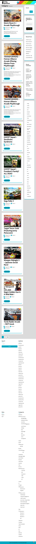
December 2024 (21, 357)
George (13, 27)
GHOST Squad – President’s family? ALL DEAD (11, 171)
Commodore (20, 450)
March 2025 (20, 352)
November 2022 (21, 399)
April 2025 (20, 350)
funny (28, 122)
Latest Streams (23, 426)
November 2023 (21, 378)
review (28, 177)
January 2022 (20, 406)
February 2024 (21, 373)
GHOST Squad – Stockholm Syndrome (10, 139)
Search (27, 7)
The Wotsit (20, 522)
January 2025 (20, 355)
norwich (28, 156)
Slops (19, 509)
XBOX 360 (20, 532)
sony (28, 183)
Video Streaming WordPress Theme (14, 542)
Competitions (21, 454)
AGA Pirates (20, 414)
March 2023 (20, 392)
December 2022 (21, 398)
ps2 (27, 169)
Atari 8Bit (21, 446)
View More (7, 36)
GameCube (23, 470)
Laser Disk (20, 463)
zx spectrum (29, 196)
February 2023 (21, 394)
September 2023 (21, 382)
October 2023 (21, 380)
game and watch (28, 129)
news (28, 150)
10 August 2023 (7, 203)
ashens (28, 107)
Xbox (19, 531)
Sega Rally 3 (9, 201)
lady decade (29, 144)
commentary (29, 116)
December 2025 (21, 345)
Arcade (20, 442)
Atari (19, 444)
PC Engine (20, 485)
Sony (19, 511)
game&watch (29, 126)
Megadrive (21, 490)
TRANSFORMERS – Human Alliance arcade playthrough (12, 101)
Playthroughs (23, 431)
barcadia (28, 111)
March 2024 (20, 371)
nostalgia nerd (29, 158)
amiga (28, 103)
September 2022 (21, 403)
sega (28, 181)
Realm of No (22, 505)
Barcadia (20, 448)
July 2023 (20, 385)
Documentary (23, 416)
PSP (20, 518)
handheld (28, 140)
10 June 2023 (7, 326)
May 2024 (20, 368)
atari (27, 109)
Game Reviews (23, 423)
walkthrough (29, 192)
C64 (23, 452)
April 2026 (20, 343)
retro (28, 175)
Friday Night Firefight (22, 456)
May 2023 (20, 389)
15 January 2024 (7, 27)
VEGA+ (20, 527)
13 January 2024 (7, 106)
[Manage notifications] (34, 542)
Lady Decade (21, 461)
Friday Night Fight (23, 418)
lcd (27, 146)
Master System (22, 488)
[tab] (18, 2)
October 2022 (21, 401)
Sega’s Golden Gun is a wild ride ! (12, 293)
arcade (28, 105)
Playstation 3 (22, 514)
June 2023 (20, 387)
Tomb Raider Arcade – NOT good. (12, 323)
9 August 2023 (7, 267)
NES (22, 472)
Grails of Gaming (22, 498)
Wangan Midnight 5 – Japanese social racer (12, 262)
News (22, 429)
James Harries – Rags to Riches (25, 500)
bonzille (27, 69)
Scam (28, 179)
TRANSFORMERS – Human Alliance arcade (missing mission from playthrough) (12, 61)
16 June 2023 (7, 296)
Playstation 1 (22, 511)
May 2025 (20, 348)
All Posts (20, 416)
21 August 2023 (7, 144)
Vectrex (20, 525)
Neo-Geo (20, 466)
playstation (29, 165)
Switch (22, 477)
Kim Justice (20, 459)
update (28, 190)
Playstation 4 (22, 516)
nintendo (28, 152)
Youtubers (20, 534)
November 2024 (21, 359)
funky (28, 118)
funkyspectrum (29, 120)
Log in (2, 416)
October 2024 (21, 361)
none (28, 154)
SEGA (19, 486)
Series (19, 492)
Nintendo (20, 468)
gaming (28, 133)
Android (20, 440)
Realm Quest (22, 507)
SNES (22, 475)
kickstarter (28, 142)
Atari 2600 (21, 444)
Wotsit (28, 194)
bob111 (27, 88)
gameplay (28, 131)
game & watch (29, 124)
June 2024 (20, 366)
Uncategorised (23, 438)
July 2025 (20, 347)
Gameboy (23, 468)
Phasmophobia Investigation (24, 503)
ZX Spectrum (21, 536)
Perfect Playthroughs (23, 501)
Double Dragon (22, 494)
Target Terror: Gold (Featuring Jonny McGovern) (11, 230)
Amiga (23, 450)
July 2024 (20, 364)
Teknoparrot (20, 520)
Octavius (20, 481)
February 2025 (21, 354)
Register (3, 414)
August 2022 (20, 405)
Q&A (22, 433)
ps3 (27, 171)
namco (28, 148)
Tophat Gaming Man (22, 524)
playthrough (29, 167)
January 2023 (20, 396)
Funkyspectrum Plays (24, 420)
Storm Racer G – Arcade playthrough (12, 24)
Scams (22, 436)
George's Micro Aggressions (24, 496)
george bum (29, 135)
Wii (21, 479)
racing (28, 173)
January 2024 (21, 375)
